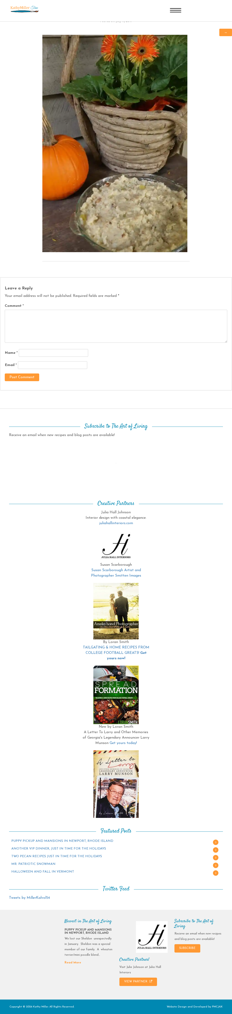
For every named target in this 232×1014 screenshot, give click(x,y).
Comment (14, 306)
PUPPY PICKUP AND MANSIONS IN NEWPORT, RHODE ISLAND (62, 841)
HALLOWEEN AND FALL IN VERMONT (42, 871)
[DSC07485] (114, 143)
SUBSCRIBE (187, 948)
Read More (73, 962)
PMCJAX (217, 1006)
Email (11, 365)
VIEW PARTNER (136, 981)
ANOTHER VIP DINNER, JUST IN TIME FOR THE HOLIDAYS (58, 848)
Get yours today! (123, 743)
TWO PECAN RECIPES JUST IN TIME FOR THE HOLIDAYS (56, 856)
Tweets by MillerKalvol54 (29, 898)
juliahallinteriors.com (116, 523)
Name (11, 353)
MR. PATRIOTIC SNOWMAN (33, 864)
